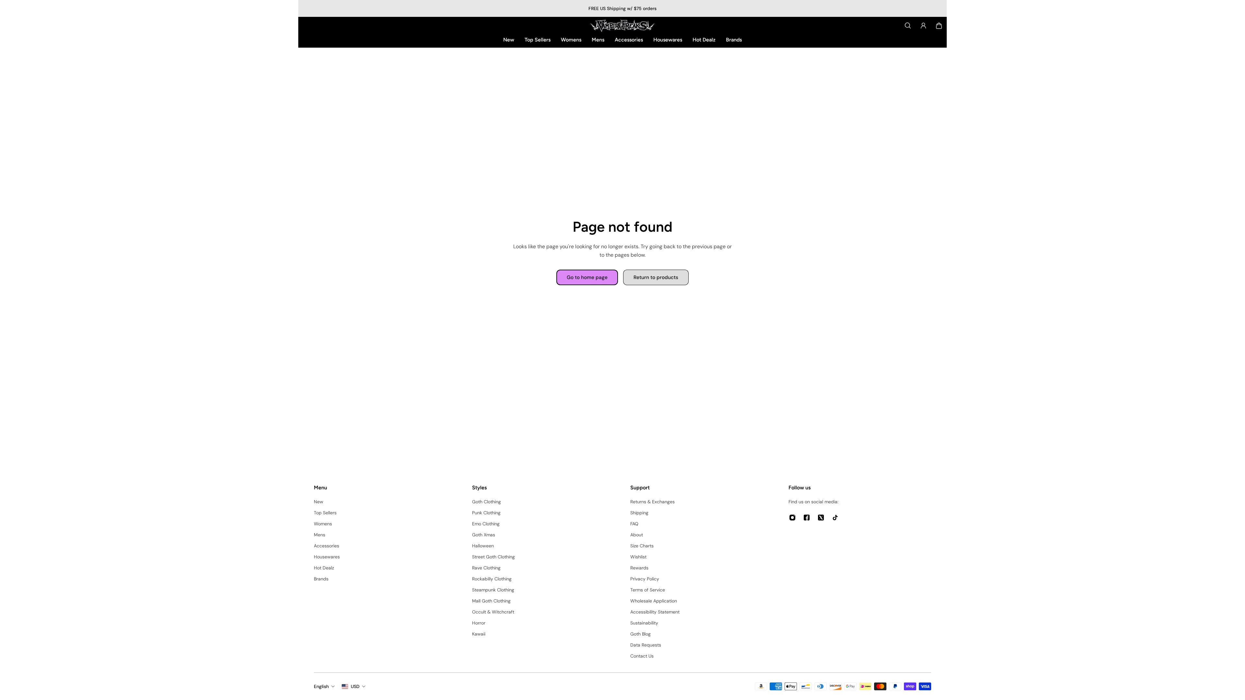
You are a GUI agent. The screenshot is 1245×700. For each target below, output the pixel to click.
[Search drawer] (908, 25)
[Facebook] (807, 517)
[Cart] (939, 25)
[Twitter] (821, 517)
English (321, 686)
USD (355, 686)
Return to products (656, 277)
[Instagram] (792, 517)
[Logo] (622, 25)
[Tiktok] (835, 517)
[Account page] (923, 25)
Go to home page (587, 277)
